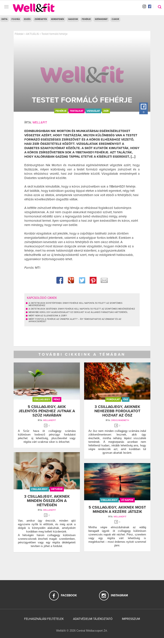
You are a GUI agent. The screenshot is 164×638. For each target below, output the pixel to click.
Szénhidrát (101, 19)
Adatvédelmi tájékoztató (93, 619)
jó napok (127, 500)
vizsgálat (93, 110)
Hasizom (73, 19)
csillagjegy (42, 399)
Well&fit (39, 122)
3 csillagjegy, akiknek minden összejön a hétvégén (47, 500)
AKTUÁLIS (32, 34)
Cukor (115, 19)
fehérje (61, 110)
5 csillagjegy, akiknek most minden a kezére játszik (117, 509)
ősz (125, 399)
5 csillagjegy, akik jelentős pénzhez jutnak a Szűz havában (47, 411)
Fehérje (86, 19)
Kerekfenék (57, 19)
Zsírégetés (41, 19)
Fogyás (16, 19)
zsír (106, 110)
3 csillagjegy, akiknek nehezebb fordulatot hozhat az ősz (117, 411)
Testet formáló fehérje (54, 34)
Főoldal (19, 34)
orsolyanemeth (120, 420)
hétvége (57, 489)
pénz (57, 399)
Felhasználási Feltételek (44, 619)
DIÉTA (4, 19)
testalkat (76, 110)
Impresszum (131, 619)
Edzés (27, 19)
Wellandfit (49, 420)
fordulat (113, 399)
